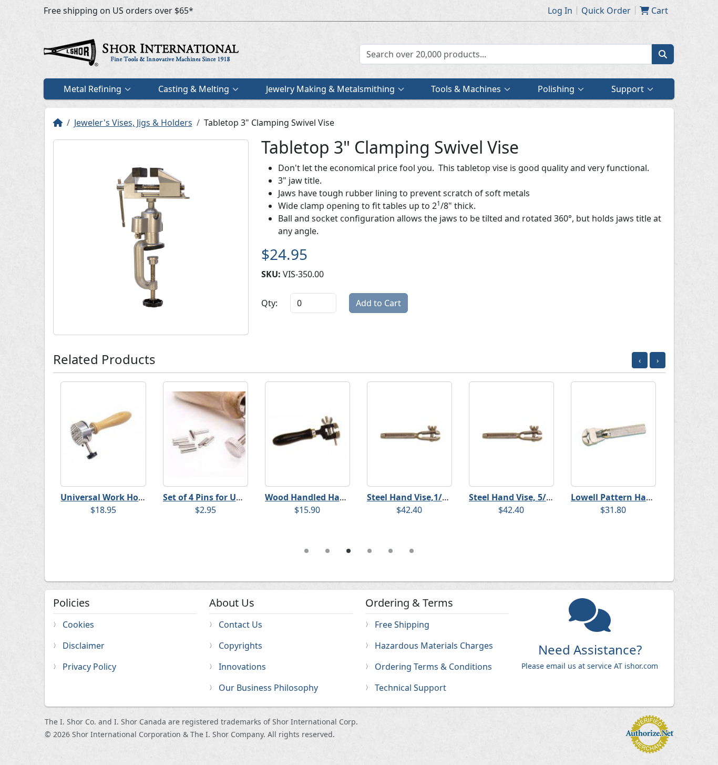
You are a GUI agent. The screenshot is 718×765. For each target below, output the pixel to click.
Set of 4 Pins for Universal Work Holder (243, 497)
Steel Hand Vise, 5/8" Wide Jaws (534, 497)
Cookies (78, 624)
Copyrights (240, 645)
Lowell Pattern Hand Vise (623, 497)
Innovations (242, 666)
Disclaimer (84, 645)
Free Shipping (402, 624)
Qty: (269, 303)
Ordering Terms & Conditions (433, 666)
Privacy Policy (89, 666)
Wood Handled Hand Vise (317, 497)
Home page (143, 54)
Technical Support (410, 687)
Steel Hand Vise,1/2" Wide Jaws (431, 497)
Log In (560, 10)
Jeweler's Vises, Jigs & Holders (133, 122)
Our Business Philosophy (268, 687)
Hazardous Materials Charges (434, 645)
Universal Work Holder (107, 497)
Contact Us (240, 624)
